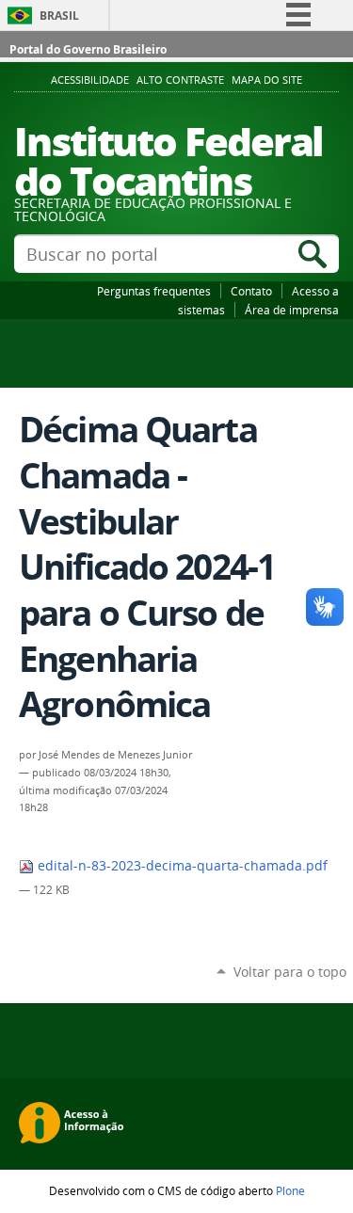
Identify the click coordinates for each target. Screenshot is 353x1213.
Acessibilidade (90, 80)
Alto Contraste (180, 80)
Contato (251, 290)
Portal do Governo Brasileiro (88, 49)
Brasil (59, 16)
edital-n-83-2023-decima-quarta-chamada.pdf (181, 865)
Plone (290, 1190)
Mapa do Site (267, 80)
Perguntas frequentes (154, 290)
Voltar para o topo (289, 972)
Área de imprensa (292, 309)
